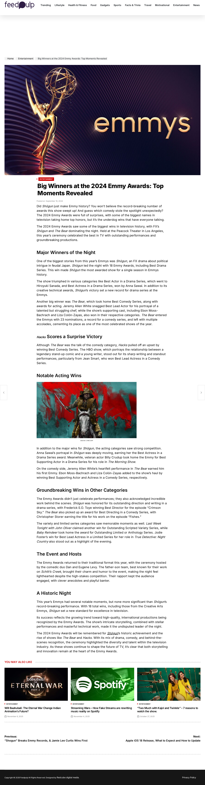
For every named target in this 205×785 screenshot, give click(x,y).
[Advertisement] (102, 34)
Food (93, 5)
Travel (147, 5)
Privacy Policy (189, 777)
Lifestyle (59, 5)
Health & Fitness (77, 5)
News (196, 5)
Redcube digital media (68, 777)
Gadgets (105, 5)
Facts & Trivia (132, 5)
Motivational (162, 5)
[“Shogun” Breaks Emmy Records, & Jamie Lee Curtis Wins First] (3, 392)
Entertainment (181, 5)
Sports (117, 5)
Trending (46, 5)
